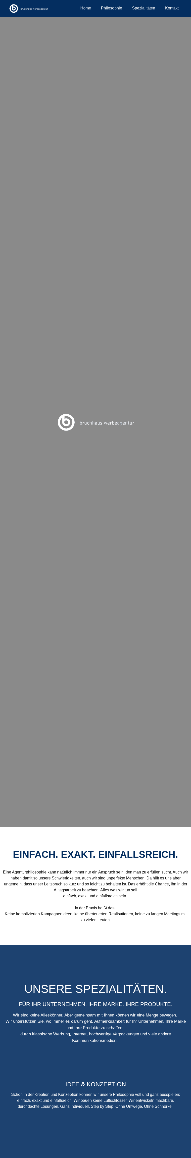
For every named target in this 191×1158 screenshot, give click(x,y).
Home (85, 8)
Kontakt (172, 8)
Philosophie (111, 8)
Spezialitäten (143, 8)
